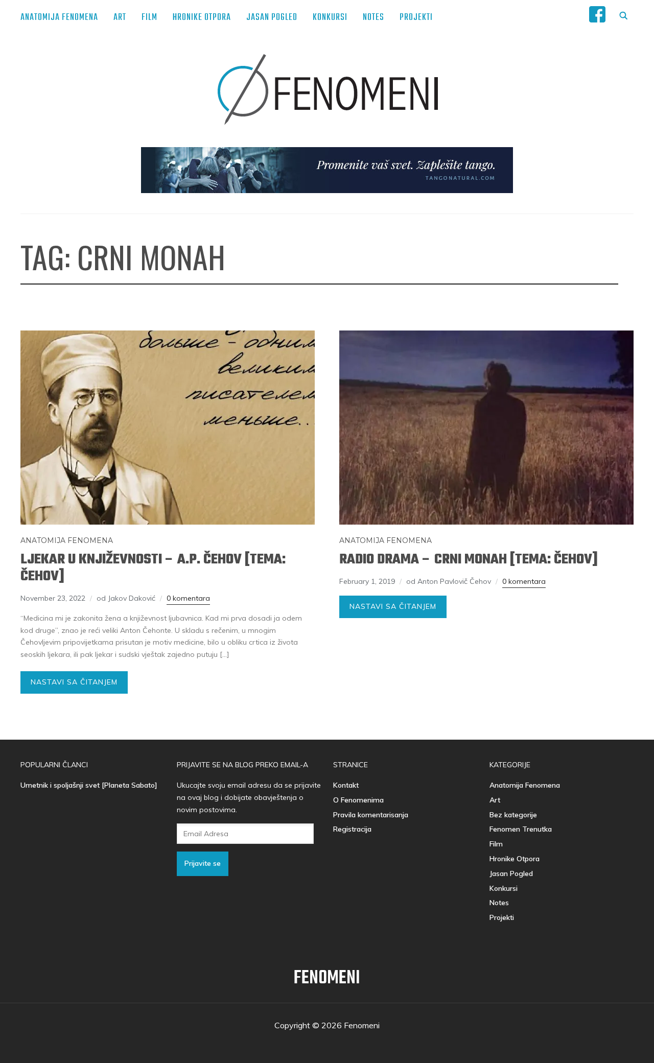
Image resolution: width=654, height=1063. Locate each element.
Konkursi (330, 17)
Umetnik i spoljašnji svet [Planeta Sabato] (88, 785)
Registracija (352, 829)
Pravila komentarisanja (370, 814)
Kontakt (346, 785)
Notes (373, 17)
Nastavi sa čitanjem (74, 682)
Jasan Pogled (271, 17)
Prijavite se (202, 863)
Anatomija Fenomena (59, 17)
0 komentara (188, 598)
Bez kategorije (513, 814)
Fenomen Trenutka (520, 829)
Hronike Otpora (202, 17)
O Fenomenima (358, 800)
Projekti (416, 17)
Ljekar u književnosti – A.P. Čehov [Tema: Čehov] (153, 568)
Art (119, 17)
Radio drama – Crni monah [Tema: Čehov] (468, 560)
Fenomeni (327, 978)
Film (149, 17)
